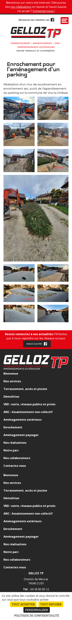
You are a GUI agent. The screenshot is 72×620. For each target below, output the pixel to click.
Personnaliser (36, 610)
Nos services (12, 381)
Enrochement (12, 427)
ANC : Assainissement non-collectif (28, 412)
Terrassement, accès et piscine (25, 389)
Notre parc (11, 450)
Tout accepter (23, 604)
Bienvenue (10, 373)
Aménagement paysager (21, 435)
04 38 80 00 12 (39, 589)
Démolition (11, 396)
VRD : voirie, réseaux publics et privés (29, 404)
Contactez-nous (14, 466)
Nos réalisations (14, 443)
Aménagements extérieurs (22, 420)
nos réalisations (20, 7)
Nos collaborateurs (16, 458)
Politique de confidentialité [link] (36, 615)
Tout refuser (51, 604)
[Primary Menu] (65, 20)
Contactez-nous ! (44, 11)
